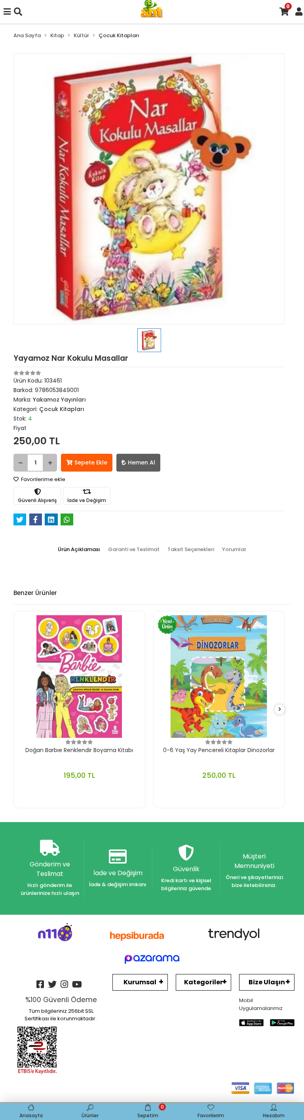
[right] (280, 709)
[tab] (79, 549)
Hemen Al (141, 462)
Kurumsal (140, 982)
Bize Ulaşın (267, 982)
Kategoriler (203, 982)
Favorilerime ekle (42, 479)
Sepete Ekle (90, 462)
